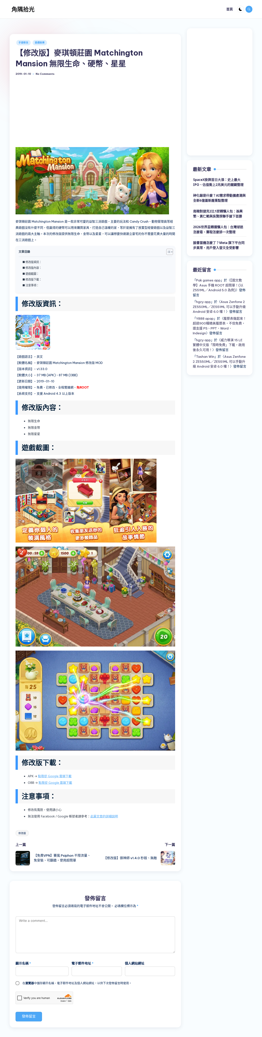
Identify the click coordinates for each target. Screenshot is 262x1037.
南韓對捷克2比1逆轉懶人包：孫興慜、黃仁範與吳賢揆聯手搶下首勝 (218, 214)
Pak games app (208, 280)
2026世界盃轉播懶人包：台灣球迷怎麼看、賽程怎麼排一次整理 (218, 229)
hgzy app (203, 302)
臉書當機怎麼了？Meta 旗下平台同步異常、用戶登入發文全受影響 (219, 245)
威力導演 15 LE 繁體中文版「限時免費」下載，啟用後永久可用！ (219, 345)
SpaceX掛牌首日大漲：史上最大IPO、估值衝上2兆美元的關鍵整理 (218, 182)
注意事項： (32, 285)
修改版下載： (34, 279)
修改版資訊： (34, 262)
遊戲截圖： (32, 273)
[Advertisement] (95, 115)
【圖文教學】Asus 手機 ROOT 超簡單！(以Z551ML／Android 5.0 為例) (218, 285)
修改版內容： (34, 268)
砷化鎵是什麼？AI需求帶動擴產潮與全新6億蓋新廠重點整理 (219, 198)
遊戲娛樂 (40, 42)
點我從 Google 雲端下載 (55, 776)
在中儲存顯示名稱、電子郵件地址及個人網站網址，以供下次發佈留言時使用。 (77, 983)
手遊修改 (23, 42)
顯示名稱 (23, 963)
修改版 (22, 833)
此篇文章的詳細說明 (104, 816)
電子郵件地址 (82, 963)
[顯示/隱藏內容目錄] (167, 252)
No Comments (45, 73)
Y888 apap (205, 318)
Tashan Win (205, 357)
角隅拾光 (23, 9)
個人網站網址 (134, 963)
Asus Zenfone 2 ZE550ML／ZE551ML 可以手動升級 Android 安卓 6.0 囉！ (219, 307)
